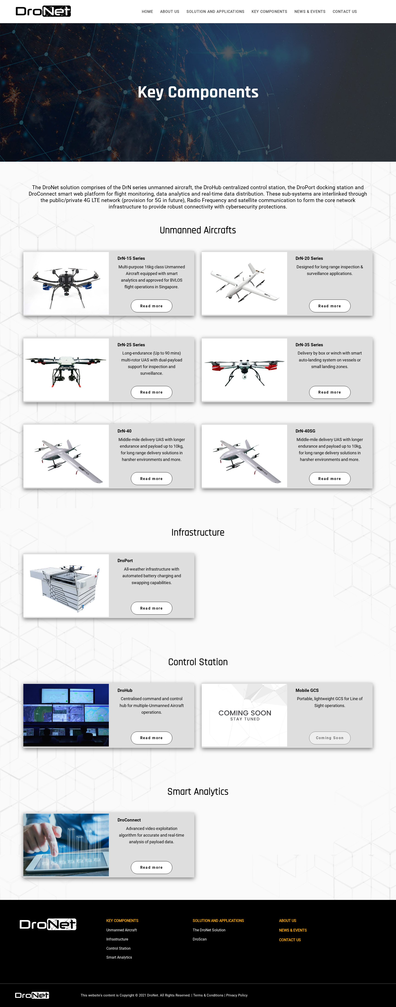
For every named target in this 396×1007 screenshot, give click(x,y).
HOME (147, 11)
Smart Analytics (119, 957)
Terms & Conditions (208, 995)
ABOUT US (169, 11)
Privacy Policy (237, 995)
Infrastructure (117, 939)
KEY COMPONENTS (269, 11)
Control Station (118, 948)
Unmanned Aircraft (121, 930)
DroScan (200, 939)
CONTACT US (345, 11)
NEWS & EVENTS (310, 11)
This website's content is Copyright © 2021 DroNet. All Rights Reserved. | (137, 995)
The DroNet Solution (209, 930)
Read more (151, 306)
